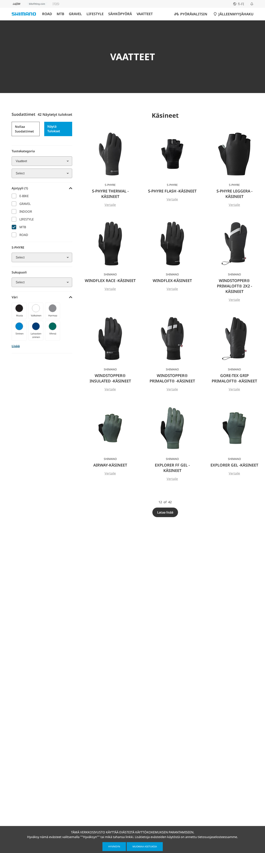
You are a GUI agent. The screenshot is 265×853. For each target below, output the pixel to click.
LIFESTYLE (95, 14)
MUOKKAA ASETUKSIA (144, 846)
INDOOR (25, 211)
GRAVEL (75, 14)
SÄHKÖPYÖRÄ (120, 14)
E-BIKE (24, 196)
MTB (60, 14)
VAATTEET (145, 14)
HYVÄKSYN (114, 846)
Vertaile (110, 205)
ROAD (47, 14)
